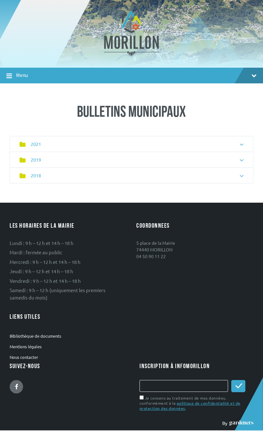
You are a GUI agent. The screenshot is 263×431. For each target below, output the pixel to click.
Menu (22, 75)
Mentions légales (26, 346)
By (225, 423)
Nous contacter (24, 357)
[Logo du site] (132, 55)
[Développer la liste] (242, 144)
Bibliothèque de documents (35, 336)
